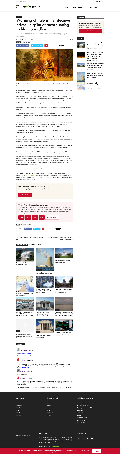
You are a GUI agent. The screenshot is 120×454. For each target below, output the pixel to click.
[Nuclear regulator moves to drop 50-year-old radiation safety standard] (45, 259)
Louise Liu (89, 60)
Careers (49, 408)
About (48, 403)
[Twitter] (99, 1)
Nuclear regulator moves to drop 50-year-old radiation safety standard (95, 75)
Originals (81, 8)
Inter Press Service (82, 417)
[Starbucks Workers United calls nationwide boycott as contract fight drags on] (64, 325)
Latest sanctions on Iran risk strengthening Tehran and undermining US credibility (43, 314)
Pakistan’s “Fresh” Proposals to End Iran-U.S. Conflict (95, 85)
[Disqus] (44, 368)
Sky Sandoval (90, 48)
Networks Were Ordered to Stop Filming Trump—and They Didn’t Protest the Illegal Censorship (95, 55)
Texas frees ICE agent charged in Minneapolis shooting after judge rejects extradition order (63, 291)
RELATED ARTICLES (22, 245)
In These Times (81, 422)
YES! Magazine (81, 420)
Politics (18, 260)
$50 (35, 217)
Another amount (52, 217)
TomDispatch (80, 410)
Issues (66, 8)
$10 (21, 217)
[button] (102, 8)
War (17, 291)
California (23, 224)
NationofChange (26, 42)
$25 (28, 217)
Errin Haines (89, 69)
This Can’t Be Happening (83, 405)
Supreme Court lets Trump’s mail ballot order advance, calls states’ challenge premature (44, 335)
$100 (41, 217)
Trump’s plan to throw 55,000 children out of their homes (29, 238)
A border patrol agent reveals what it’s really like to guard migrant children (60, 238)
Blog (17, 410)
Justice (37, 287)
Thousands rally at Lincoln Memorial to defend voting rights (95, 45)
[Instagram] (97, 1)
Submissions (50, 413)
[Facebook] (94, 1)
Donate (89, 8)
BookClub (19, 413)
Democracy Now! (81, 413)
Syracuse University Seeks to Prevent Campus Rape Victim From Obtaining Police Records (44, 291)
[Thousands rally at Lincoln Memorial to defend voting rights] (25, 254)
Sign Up (96, 8)
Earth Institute (29, 175)
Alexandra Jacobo (22, 39)
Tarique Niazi (90, 88)
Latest (74, 8)
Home (18, 403)
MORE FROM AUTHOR (35, 245)
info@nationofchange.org (52, 446)
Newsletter (19, 405)
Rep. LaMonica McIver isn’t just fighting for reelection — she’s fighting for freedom (62, 260)
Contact (49, 415)
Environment (19, 16)
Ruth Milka (89, 79)
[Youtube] (102, 1)
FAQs (48, 410)
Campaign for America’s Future (85, 408)
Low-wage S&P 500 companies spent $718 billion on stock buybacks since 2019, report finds (24, 314)
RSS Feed (18, 415)
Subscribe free (25, 195)
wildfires (29, 224)
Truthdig (79, 415)
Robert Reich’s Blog (82, 403)
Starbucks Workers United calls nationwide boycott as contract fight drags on (64, 334)
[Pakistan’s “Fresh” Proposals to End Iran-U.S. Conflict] (25, 284)
